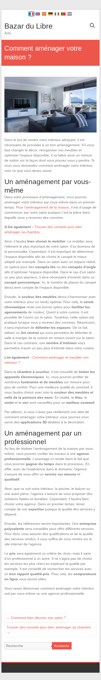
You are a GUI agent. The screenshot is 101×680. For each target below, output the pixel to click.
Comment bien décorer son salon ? (36, 618)
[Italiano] (56, 14)
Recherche (61, 646)
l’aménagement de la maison (46, 207)
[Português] (63, 14)
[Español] (44, 14)
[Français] (31, 14)
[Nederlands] (69, 14)
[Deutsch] (50, 14)
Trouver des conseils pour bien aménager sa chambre (49, 629)
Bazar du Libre (28, 26)
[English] (37, 14)
